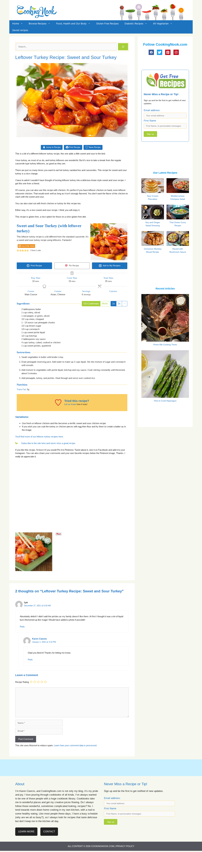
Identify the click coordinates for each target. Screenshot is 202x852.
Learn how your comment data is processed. (75, 745)
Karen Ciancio (39, 638)
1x (113, 303)
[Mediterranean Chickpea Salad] (178, 192)
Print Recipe (74, 147)
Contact (49, 831)
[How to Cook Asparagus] (165, 395)
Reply (22, 626)
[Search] (123, 46)
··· (124, 303)
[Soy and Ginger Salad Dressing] (153, 218)
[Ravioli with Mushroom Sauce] (178, 245)
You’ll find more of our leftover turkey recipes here (39, 436)
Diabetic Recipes (134, 23)
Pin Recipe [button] (73, 265)
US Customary (91, 303)
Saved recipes (20, 30)
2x (119, 303)
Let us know (70, 404)
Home (15, 23)
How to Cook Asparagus (165, 401)
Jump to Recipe (53, 147)
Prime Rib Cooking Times (165, 344)
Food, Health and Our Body (71, 23)
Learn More (26, 831)
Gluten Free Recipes (107, 23)
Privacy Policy (125, 846)
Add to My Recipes (111, 265)
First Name (150, 120)
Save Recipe (94, 147)
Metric (105, 303)
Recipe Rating (22, 682)
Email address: (152, 110)
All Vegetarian (161, 23)
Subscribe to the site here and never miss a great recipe (48, 443)
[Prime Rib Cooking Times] (165, 339)
